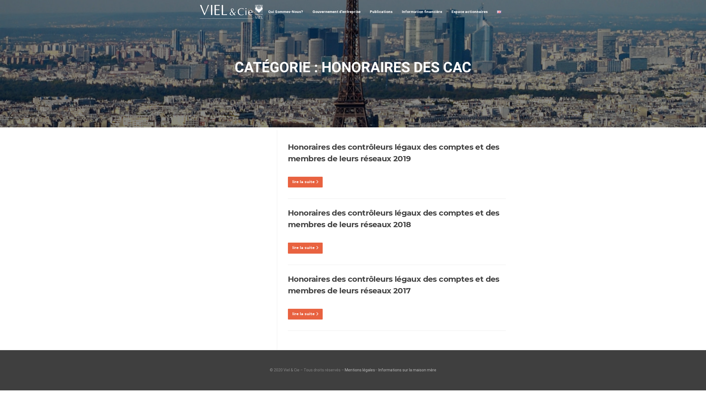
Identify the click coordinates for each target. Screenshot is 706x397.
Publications (381, 11)
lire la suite (303, 181)
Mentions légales (360, 370)
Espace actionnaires (469, 11)
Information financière (422, 11)
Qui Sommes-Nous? (285, 11)
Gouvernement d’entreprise (336, 11)
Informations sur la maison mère (407, 370)
